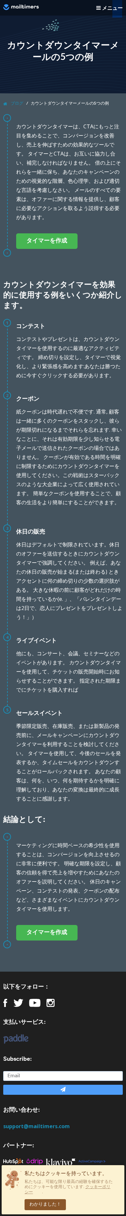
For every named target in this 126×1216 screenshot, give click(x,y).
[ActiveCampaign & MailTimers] (94, 1161)
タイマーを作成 (46, 241)
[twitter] (18, 1003)
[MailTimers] (21, 7)
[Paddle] (12, 1039)
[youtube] (34, 1003)
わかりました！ (45, 1204)
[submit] (63, 1090)
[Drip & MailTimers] (36, 1161)
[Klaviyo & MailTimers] (62, 1161)
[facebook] (5, 1003)
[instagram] (51, 1003)
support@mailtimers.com (36, 1126)
